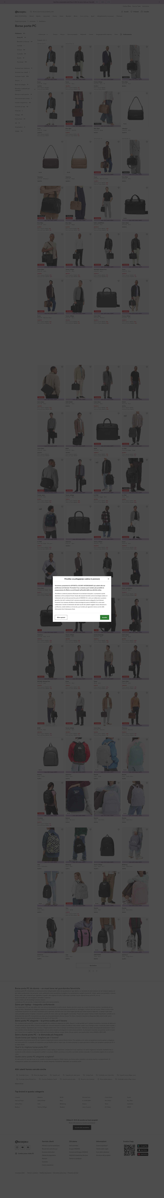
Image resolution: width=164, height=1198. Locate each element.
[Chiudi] (108, 579)
